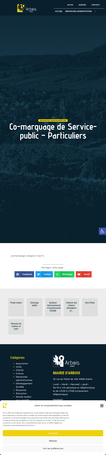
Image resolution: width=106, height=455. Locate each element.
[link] (102, 231)
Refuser (53, 440)
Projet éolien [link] (16, 302)
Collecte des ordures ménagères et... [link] (71, 306)
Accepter (53, 433)
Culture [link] (19, 373)
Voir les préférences (53, 448)
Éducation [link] (21, 393)
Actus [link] (70, 5)
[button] (101, 405)
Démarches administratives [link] (53, 120)
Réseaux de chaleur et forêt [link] (16, 326)
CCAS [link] (19, 367)
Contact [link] (96, 5)
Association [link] (22, 363)
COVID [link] (19, 370)
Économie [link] (21, 390)
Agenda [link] (82, 5)
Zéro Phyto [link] (90, 302)
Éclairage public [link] (34, 304)
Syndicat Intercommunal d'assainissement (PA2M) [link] (55, 306)
